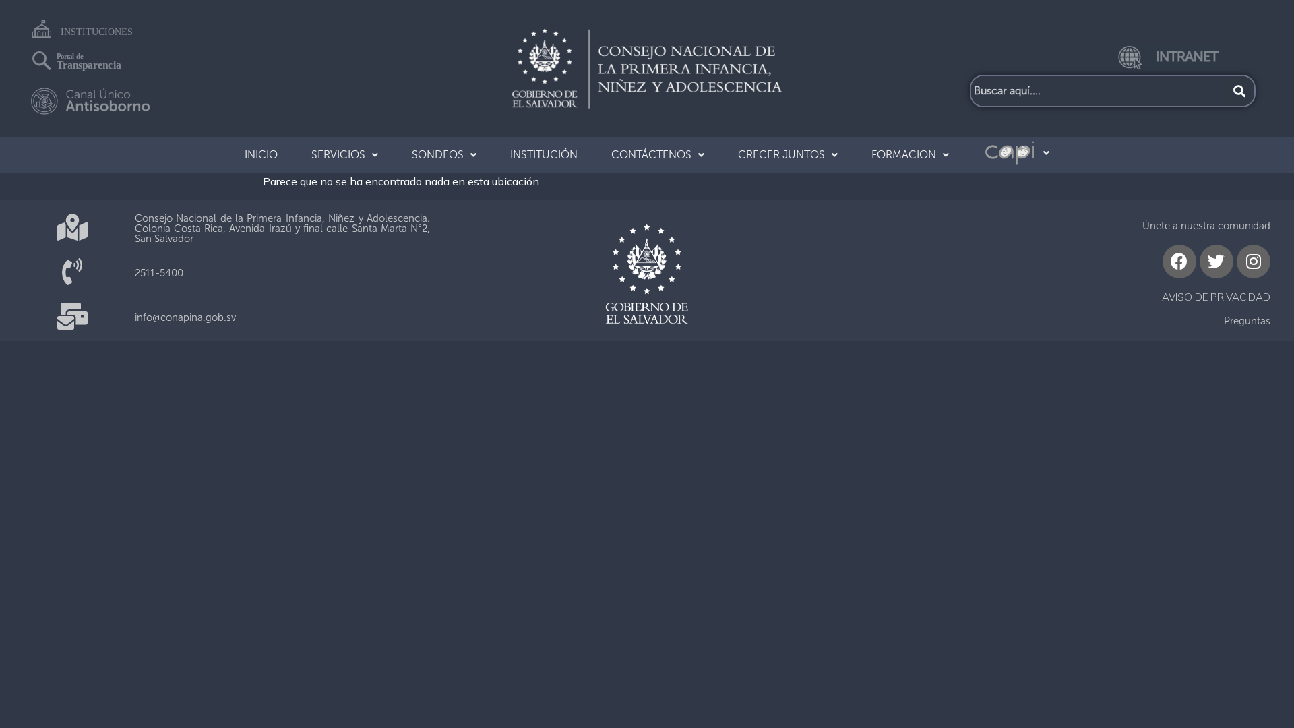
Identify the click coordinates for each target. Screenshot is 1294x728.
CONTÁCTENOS (651, 154)
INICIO (261, 154)
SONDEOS (438, 154)
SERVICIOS (338, 154)
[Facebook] (1179, 261)
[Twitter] (1216, 261)
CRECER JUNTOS (781, 154)
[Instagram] (1253, 261)
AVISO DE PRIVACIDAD (1216, 297)
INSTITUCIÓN (544, 154)
